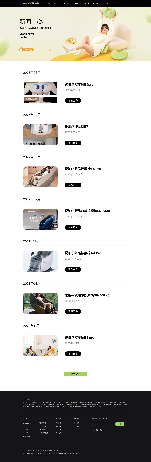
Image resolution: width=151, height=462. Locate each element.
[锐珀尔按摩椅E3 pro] (40, 345)
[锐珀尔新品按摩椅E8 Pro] (40, 176)
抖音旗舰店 (42, 430)
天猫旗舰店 (42, 423)
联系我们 (105, 3)
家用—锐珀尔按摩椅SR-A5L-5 (87, 295)
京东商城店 (42, 426)
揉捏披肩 (26, 433)
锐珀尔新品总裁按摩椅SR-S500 (88, 211)
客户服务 (96, 3)
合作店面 (58, 430)
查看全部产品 (27, 423)
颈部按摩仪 (26, 429)
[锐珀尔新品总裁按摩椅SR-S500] (40, 219)
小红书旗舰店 (43, 433)
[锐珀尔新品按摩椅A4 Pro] (40, 261)
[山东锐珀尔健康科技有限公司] (31, 3)
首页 (48, 3)
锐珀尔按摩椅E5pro (79, 84)
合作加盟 (86, 3)
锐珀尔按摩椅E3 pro (79, 337)
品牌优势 (58, 426)
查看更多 (75, 373)
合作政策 (58, 423)
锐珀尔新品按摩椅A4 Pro (83, 253)
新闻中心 (66, 3)
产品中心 (76, 3)
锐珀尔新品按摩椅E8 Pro (83, 169)
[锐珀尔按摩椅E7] (40, 134)
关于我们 (57, 3)
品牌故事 (76, 423)
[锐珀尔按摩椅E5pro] (40, 92)
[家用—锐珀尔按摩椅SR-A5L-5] (40, 303)
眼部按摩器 (26, 436)
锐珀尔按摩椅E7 (76, 127)
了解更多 (73, 100)
